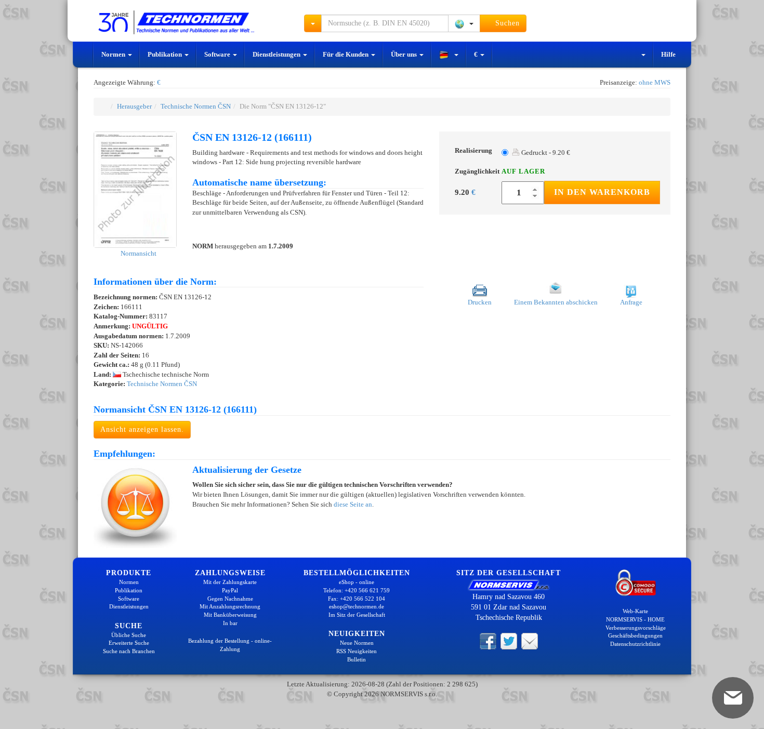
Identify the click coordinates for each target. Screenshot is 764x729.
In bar (230, 623)
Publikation (165, 54)
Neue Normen (357, 643)
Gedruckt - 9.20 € (545, 152)
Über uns (404, 54)
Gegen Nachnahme (230, 598)
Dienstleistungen (277, 54)
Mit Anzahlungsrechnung (230, 606)
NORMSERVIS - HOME (635, 619)
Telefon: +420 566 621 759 (356, 590)
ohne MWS (654, 82)
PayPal (230, 590)
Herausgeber (134, 106)
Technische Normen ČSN (196, 106)
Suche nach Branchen (129, 651)
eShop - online (356, 582)
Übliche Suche (128, 635)
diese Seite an (353, 504)
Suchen (506, 23)
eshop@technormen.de (356, 606)
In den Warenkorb (602, 192)
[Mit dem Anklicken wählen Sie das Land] (464, 23)
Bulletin (356, 659)
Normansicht (137, 253)
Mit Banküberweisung (230, 615)
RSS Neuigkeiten (356, 651)
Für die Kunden (346, 54)
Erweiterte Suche (129, 643)
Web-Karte (635, 611)
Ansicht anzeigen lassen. (142, 429)
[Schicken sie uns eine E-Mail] (529, 640)
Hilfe (668, 54)
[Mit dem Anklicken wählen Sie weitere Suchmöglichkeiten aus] (313, 23)
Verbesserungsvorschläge (635, 628)
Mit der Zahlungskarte (230, 582)
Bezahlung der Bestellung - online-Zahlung (230, 645)
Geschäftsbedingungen (635, 635)
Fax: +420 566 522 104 (356, 598)
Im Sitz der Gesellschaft (356, 615)
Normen (114, 54)
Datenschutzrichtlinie (635, 644)
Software (218, 54)
